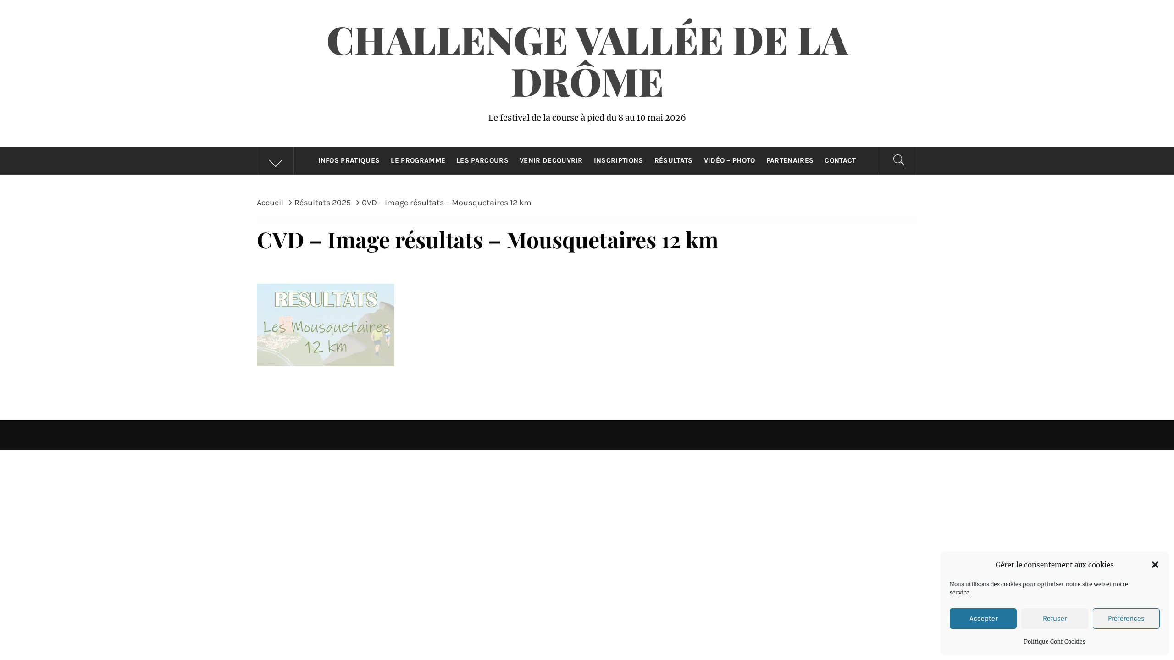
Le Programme (418, 160)
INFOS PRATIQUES (349, 160)
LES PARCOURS (482, 160)
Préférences (1126, 618)
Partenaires (790, 160)
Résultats (673, 160)
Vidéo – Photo (729, 160)
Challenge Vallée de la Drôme (587, 59)
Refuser (1055, 618)
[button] (1155, 564)
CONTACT (840, 160)
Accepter (983, 618)
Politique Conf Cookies (1054, 641)
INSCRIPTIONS (618, 160)
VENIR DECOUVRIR (551, 160)
